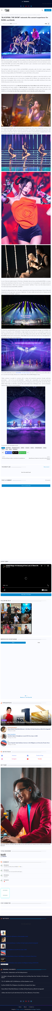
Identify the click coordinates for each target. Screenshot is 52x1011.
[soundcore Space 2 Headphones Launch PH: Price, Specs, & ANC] (4, 736)
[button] (42, 10)
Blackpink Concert (15, 447)
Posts (13, 642)
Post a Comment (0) (26, 485)
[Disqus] (26, 505)
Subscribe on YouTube (26, 594)
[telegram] (31, 6)
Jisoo (3, 449)
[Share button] (28, 452)
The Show (15, 449)
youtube (40, 758)
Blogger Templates (20, 1009)
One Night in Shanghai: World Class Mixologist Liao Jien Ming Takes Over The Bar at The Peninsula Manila (24, 977)
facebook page (39, 755)
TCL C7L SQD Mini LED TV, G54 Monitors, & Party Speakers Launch (14, 936)
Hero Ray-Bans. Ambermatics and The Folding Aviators (14, 972)
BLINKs (22, 447)
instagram (14, 758)
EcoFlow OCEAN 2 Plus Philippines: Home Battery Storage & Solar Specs (18, 985)
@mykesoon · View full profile (26, 697)
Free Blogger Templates (35, 1009)
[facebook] (21, 6)
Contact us (31, 1006)
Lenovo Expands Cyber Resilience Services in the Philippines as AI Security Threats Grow (28, 742)
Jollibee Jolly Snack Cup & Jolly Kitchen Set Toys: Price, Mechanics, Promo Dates (20, 992)
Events (32, 447)
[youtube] (26, 6)
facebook (14, 755)
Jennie (44, 447)
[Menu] (2, 10)
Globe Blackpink (38, 447)
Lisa (7, 449)
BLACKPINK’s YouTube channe (22, 372)
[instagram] (29, 6)
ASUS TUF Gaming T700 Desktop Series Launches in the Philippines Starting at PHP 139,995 (19, 962)
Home (20, 1006)
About (25, 1006)
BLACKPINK (8, 447)
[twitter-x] (23, 6)
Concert (27, 447)
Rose (10, 449)
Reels (39, 642)
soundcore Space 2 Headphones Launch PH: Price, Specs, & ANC (14, 949)
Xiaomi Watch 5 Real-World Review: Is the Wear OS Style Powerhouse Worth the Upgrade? (29, 729)
